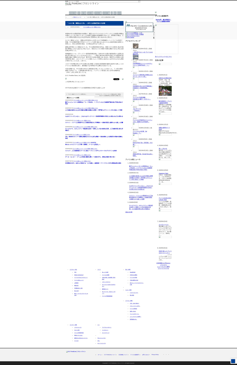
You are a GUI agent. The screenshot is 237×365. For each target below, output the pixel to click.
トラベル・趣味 (98, 13)
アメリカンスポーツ (106, 327)
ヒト (112, 13)
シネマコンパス (77, 327)
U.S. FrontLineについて (110, 354)
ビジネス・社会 (73, 13)
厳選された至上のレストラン (81, 338)
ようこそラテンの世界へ (135, 316)
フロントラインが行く (135, 305)
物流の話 (76, 285)
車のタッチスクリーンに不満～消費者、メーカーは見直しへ (82, 144)
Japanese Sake (163, 173)
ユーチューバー (163, 224)
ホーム (99, 354)
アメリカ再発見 (133, 308)
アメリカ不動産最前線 (107, 296)
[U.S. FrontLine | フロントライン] (82, 3)
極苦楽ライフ (105, 289)
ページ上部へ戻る (233, 361)
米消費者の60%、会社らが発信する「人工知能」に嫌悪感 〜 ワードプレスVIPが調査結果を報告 (93, 163)
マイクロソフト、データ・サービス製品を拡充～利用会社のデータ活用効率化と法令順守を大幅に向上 (108, 95)
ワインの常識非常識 (79, 332)
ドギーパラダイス (106, 281)
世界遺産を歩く (133, 319)
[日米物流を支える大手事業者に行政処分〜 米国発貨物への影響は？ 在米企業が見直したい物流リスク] (135, 82)
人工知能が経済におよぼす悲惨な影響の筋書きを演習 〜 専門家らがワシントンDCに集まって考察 (93, 110)
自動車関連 (93, 142)
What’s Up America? (78, 274)
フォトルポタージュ (134, 313)
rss (166, 355)
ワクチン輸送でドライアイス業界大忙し (77, 94)
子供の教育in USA (134, 280)
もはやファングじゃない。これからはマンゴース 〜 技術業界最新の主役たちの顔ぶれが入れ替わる (94, 116)
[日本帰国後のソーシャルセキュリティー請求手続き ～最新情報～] (135, 60)
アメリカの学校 (133, 277)
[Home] (68, 17)
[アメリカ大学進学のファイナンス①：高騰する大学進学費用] (135, 116)
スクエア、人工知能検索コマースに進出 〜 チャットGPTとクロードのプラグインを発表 (91, 150)
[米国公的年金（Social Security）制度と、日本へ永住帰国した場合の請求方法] (135, 150)
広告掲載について (123, 354)
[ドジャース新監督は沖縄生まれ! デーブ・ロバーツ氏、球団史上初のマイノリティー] (135, 71)
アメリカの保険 (105, 274)
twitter (168, 355)
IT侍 (75, 272)
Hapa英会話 (132, 272)
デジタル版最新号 (134, 354)
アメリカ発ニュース (88, 27)
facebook (171, 355)
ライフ (79, 13)
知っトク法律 (105, 272)
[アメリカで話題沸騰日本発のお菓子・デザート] (135, 94)
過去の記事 (128, 212)
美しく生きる (163, 148)
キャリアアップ (105, 332)
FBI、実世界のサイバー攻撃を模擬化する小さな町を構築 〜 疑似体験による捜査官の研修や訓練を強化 (94, 137)
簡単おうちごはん (78, 335)
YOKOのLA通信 (133, 274)
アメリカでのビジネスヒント (81, 277)
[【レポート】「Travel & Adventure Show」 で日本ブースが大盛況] (135, 105)
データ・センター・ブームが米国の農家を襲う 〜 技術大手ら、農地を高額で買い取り (90, 157)
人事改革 (76, 282)
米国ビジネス (97, 27)
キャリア (119, 13)
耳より (115, 13)
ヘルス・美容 (90, 13)
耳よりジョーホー (102, 338)
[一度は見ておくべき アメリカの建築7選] (135, 48)
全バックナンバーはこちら (163, 56)
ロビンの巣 (76, 330)
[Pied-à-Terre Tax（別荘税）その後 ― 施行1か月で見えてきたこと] (135, 139)
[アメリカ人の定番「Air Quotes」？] (135, 128)
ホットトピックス (102, 343)
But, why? (76, 290)
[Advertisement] (104, 9)
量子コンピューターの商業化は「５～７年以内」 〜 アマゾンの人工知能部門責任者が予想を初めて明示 (94, 103)
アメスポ (76, 340)
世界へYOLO (133, 311)
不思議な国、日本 (78, 288)
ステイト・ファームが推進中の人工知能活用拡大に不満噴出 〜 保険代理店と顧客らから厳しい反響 (94, 122)
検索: (66, 1)
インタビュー (105, 330)
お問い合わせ (145, 354)
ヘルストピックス (134, 292)
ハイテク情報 (87, 100)
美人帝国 (132, 295)
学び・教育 (84, 13)
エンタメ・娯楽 (106, 13)
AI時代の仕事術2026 (165, 78)
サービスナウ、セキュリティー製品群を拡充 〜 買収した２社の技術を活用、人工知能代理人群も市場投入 (94, 129)
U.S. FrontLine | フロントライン (117, 363)
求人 (99, 340)
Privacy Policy (155, 354)
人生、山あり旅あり (134, 303)
